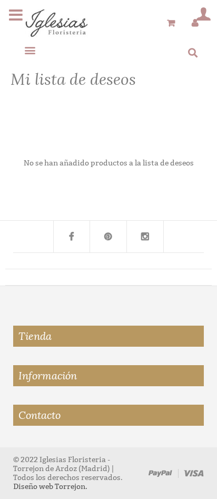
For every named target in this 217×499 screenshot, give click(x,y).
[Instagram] (145, 236)
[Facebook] (71, 236)
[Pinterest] (108, 236)
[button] (29, 49)
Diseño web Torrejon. (50, 486)
